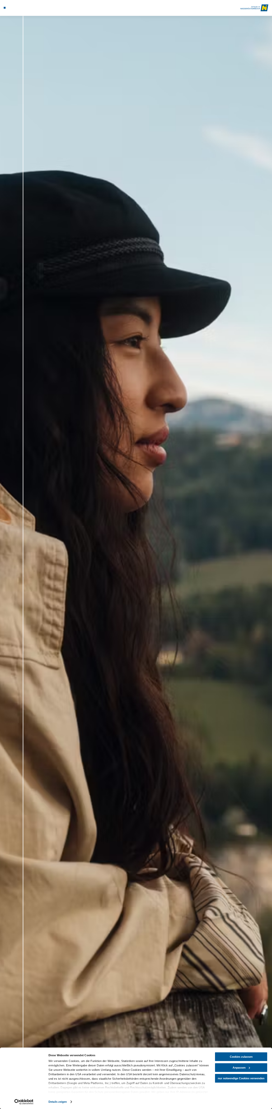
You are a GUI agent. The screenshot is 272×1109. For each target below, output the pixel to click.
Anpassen (239, 1067)
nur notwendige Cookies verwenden (241, 1078)
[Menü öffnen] (5, 8)
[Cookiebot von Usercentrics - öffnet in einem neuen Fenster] (24, 1102)
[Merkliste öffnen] (18, 8)
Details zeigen (57, 1101)
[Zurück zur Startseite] (254, 7)
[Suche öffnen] (23, 8)
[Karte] (13, 8)
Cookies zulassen (241, 1056)
